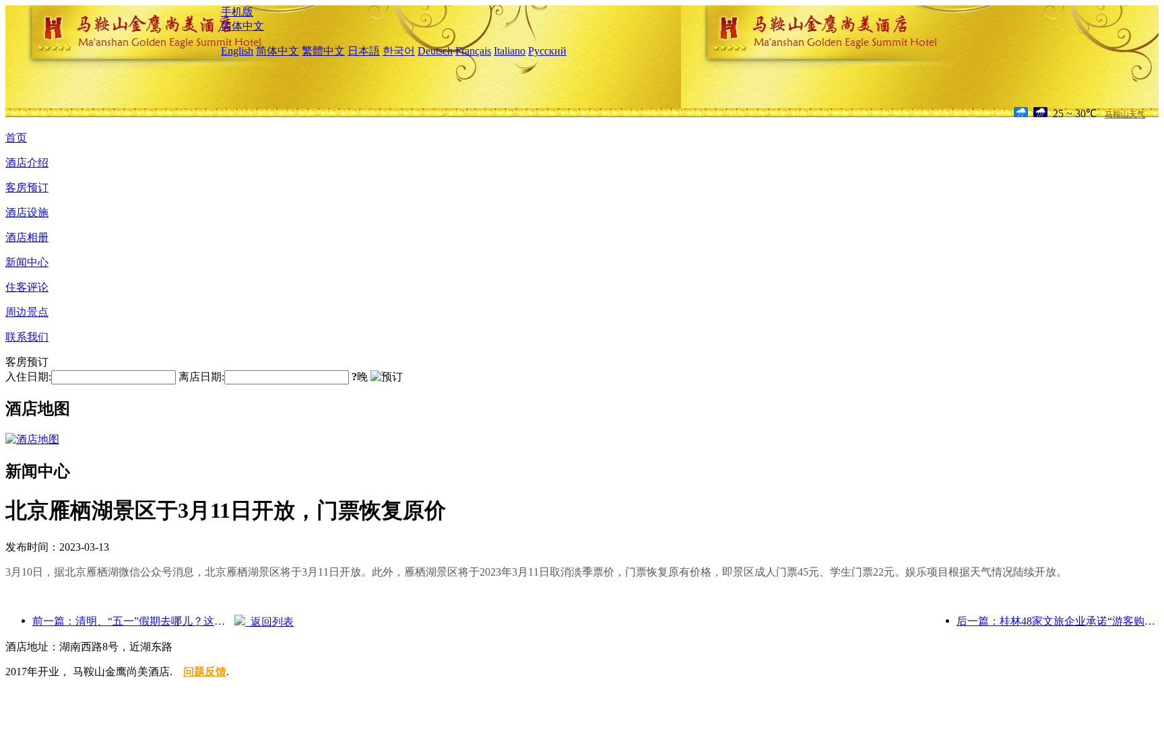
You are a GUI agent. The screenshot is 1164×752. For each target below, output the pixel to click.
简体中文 (242, 26)
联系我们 (26, 337)
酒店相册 (26, 237)
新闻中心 (26, 262)
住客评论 (26, 287)
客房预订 (26, 187)
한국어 (399, 51)
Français (473, 51)
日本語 (364, 51)
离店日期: (201, 376)
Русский (547, 51)
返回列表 (269, 621)
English (237, 51)
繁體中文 (323, 51)
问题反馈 (204, 671)
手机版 (237, 12)
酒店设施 (26, 212)
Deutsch (435, 51)
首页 (16, 137)
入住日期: (28, 376)
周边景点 (26, 312)
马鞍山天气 (1125, 114)
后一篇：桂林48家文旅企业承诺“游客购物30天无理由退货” (1058, 621)
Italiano (509, 51)
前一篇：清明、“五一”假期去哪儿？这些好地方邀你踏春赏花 (133, 621)
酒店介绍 (26, 162)
